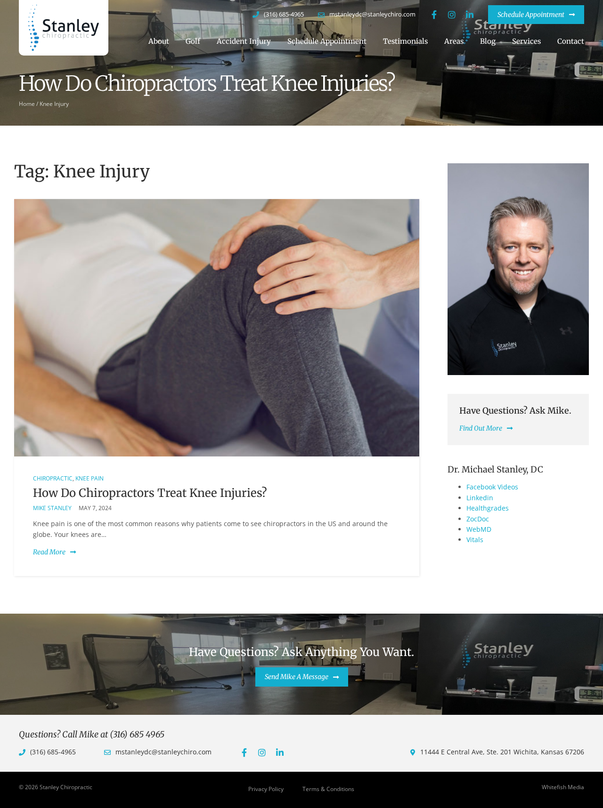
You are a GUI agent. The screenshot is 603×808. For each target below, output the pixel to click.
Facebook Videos (492, 486)
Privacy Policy (266, 789)
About (158, 41)
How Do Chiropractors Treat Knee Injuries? (150, 493)
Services (526, 41)
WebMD (478, 529)
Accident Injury (244, 41)
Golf (193, 41)
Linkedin (479, 497)
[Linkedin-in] (469, 14)
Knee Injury (54, 103)
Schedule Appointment (327, 41)
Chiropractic (53, 478)
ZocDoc (477, 518)
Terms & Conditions (328, 789)
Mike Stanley (52, 508)
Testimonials (405, 41)
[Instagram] (452, 14)
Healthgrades (487, 508)
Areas (454, 41)
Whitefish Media (563, 787)
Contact (570, 41)
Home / (28, 103)
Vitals (474, 539)
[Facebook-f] (434, 14)
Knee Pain (89, 478)
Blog (488, 41)
